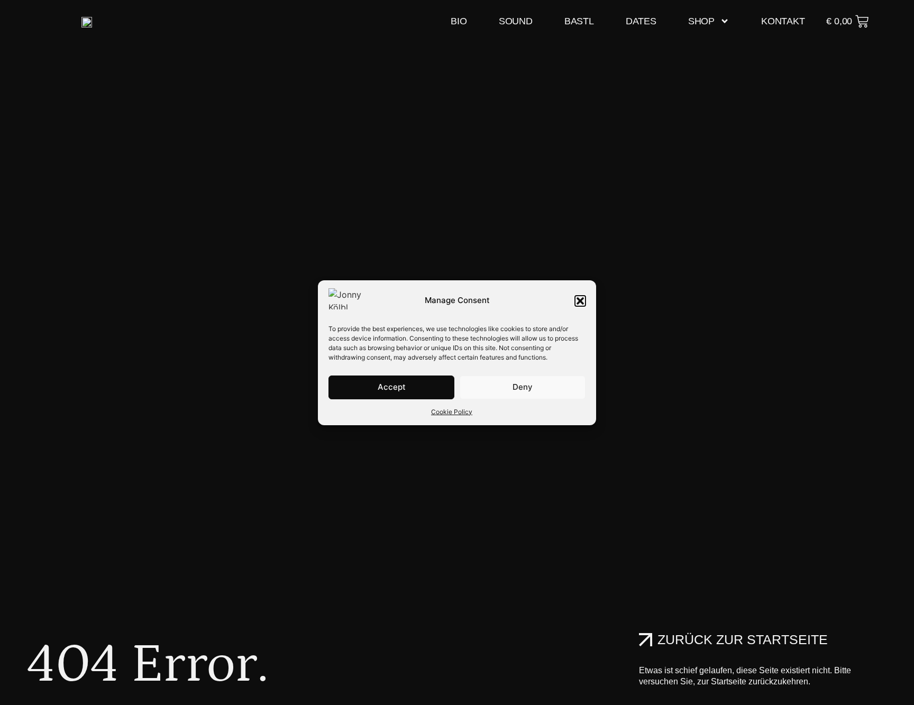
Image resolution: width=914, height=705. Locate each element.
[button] (580, 301)
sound (516, 21)
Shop (701, 21)
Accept (392, 387)
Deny (523, 387)
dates (641, 21)
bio (459, 21)
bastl (579, 21)
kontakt (783, 21)
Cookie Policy (451, 412)
